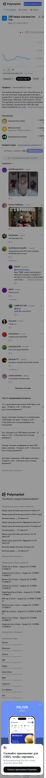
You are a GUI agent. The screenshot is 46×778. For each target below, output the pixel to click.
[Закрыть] (40, 704)
